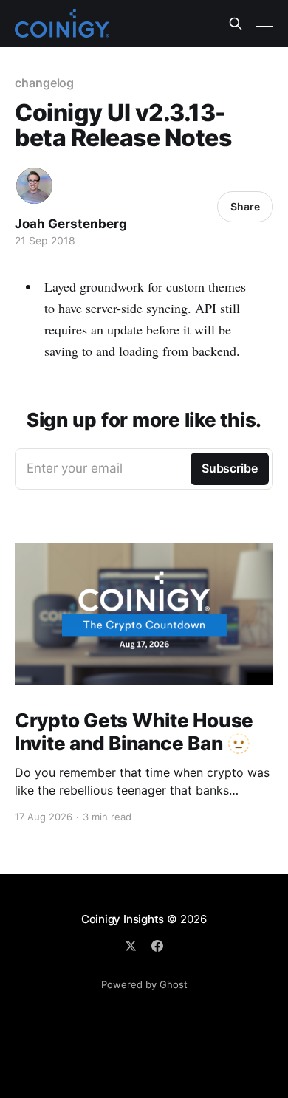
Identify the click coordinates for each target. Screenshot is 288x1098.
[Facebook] (157, 946)
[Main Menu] (264, 24)
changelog (44, 82)
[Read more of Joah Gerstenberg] (34, 185)
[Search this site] (235, 23)
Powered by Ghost (144, 984)
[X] (131, 946)
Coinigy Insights (122, 919)
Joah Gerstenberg (71, 223)
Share (245, 206)
